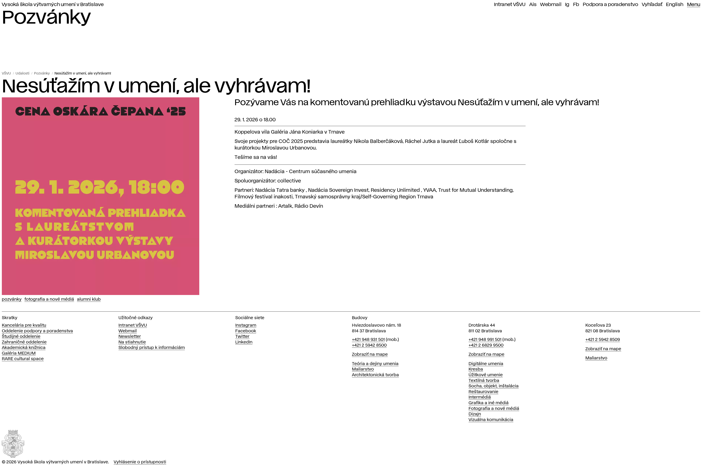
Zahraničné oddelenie (24, 342)
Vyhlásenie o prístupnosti (140, 462)
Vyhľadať (652, 4)
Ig (567, 4)
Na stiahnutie (132, 342)
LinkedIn (243, 342)
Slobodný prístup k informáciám (151, 348)
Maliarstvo (363, 369)
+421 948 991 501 (485, 340)
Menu (693, 4)
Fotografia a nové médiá (49, 299)
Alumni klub (89, 299)
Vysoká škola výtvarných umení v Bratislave (53, 4)
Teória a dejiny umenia (375, 364)
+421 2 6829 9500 (486, 345)
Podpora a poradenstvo (610, 4)
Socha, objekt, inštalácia (494, 386)
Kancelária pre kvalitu (24, 325)
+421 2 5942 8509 (602, 340)
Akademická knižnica (24, 348)
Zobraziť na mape (370, 354)
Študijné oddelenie (21, 337)
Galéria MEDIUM (19, 353)
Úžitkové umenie (486, 375)
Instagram (245, 325)
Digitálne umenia (486, 364)
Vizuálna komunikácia (491, 420)
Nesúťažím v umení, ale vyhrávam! (82, 73)
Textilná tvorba (484, 381)
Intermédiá (480, 397)
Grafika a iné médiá (489, 403)
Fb (576, 4)
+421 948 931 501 (368, 340)
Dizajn (475, 414)
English (674, 4)
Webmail (550, 4)
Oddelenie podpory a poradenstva (37, 331)
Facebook (245, 331)
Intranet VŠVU (509, 4)
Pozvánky (42, 73)
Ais (533, 4)
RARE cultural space (23, 359)
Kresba (476, 369)
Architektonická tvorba (375, 375)
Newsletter (129, 337)
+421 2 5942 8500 (369, 345)
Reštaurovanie (483, 392)
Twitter (242, 337)
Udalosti (22, 73)
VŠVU (6, 73)
